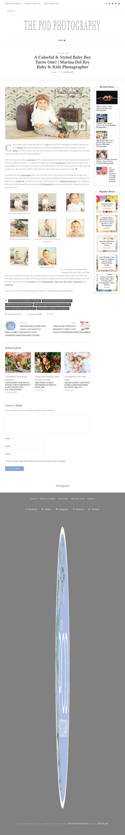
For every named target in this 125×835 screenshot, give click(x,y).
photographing (26, 175)
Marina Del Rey (48, 282)
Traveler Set (60, 163)
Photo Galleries (13, 4)
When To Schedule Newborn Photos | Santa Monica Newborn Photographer (106, 161)
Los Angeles (31, 282)
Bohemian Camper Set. (68, 181)
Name (7, 438)
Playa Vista (58, 282)
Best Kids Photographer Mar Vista (57, 301)
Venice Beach (68, 282)
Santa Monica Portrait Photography (53, 308)
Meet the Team (77, 499)
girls (47, 144)
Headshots (9, 380)
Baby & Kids (22, 377)
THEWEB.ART (102, 824)
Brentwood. (9, 285)
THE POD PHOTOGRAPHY (78, 824)
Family (67, 380)
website (15, 151)
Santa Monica (78, 282)
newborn (20, 148)
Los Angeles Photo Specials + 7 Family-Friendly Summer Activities (112, 174)
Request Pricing (33, 4)
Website (8, 454)
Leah (54, 72)
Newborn (50, 377)
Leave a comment (36, 314)
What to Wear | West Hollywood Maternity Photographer (104, 108)
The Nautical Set (47, 184)
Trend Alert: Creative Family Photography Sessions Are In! (77, 385)
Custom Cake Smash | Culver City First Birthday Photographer (106, 125)
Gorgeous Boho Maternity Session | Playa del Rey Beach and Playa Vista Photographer (106, 222)
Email (7, 446)
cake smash (31, 160)
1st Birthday (68, 72)
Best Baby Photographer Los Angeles (24, 301)
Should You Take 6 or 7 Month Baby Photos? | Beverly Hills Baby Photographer (105, 143)
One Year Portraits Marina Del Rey (20, 308)
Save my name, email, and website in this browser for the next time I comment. (36, 461)
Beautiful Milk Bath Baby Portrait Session (106, 243)
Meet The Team (51, 4)
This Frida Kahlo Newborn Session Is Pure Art (45, 385)
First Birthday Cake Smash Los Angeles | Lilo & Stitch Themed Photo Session (106, 261)
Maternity (106, 228)
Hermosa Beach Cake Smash (107, 205)
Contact (11, 11)
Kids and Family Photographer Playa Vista (52, 304)
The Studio (63, 499)
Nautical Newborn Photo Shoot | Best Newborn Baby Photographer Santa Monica (106, 281)
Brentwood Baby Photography (19, 304)
